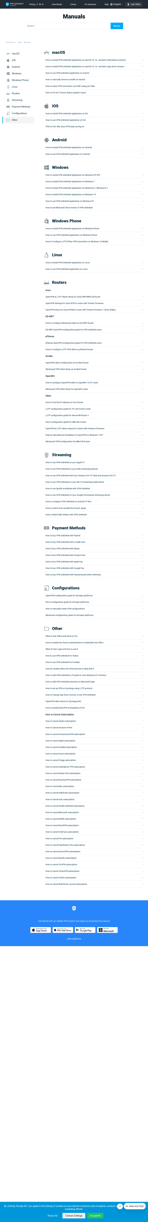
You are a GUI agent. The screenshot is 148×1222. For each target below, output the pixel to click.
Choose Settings (73, 1215)
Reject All (53, 1215)
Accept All (95, 1215)
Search (116, 26)
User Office (135, 4)
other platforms (74, 939)
